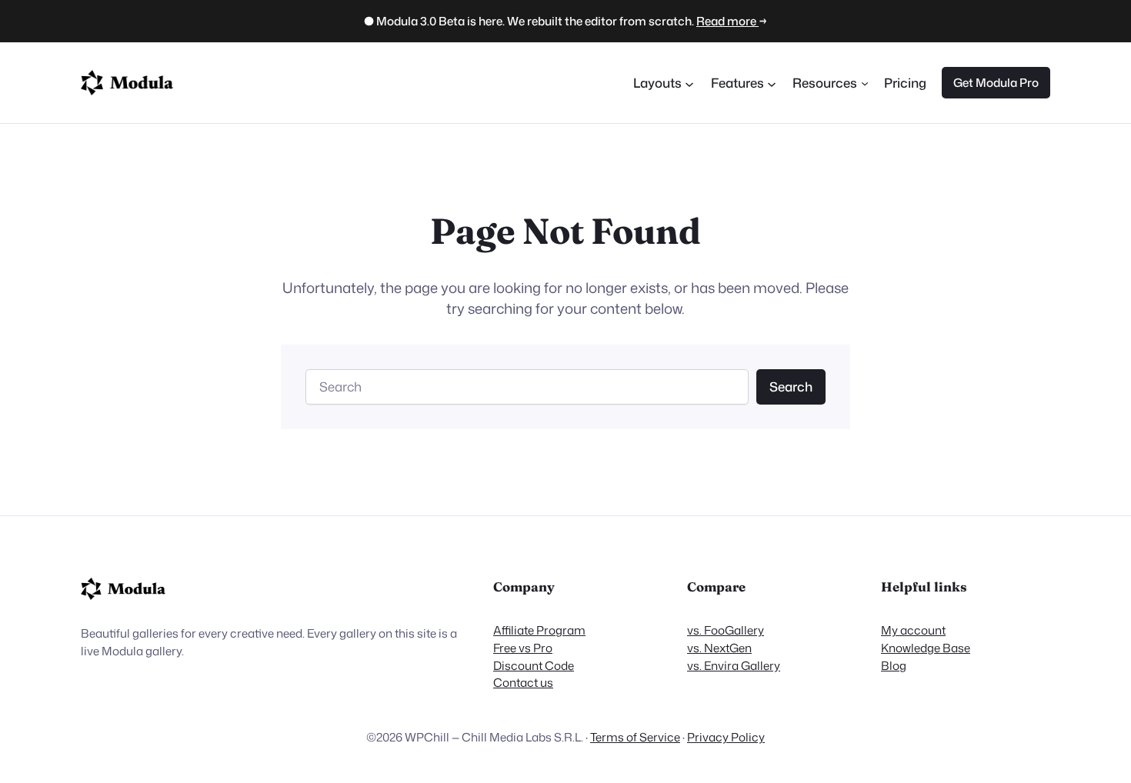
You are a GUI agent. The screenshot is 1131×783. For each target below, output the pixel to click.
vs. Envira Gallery (733, 665)
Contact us (523, 682)
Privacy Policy (726, 736)
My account (913, 629)
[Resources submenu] (865, 82)
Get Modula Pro (996, 82)
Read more (727, 20)
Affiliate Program (539, 629)
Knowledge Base (925, 647)
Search (790, 386)
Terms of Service (635, 736)
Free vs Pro (522, 647)
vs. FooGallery (725, 629)
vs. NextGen (719, 647)
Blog (893, 665)
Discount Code (533, 665)
